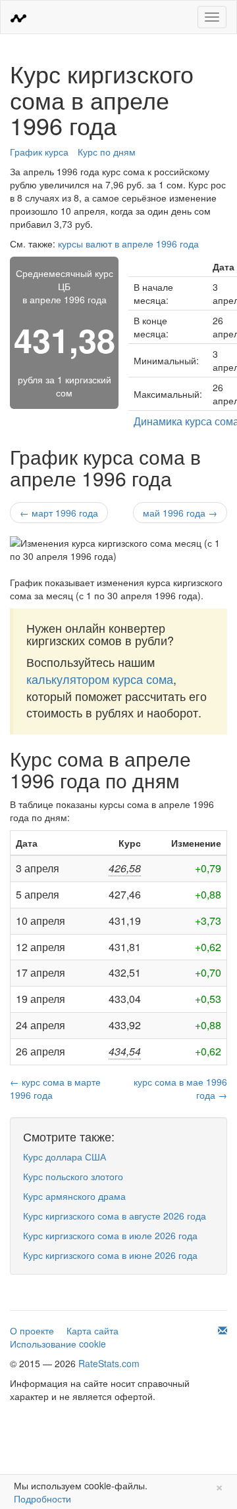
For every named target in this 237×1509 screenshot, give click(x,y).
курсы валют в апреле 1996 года (128, 243)
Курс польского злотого (73, 1176)
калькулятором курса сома (99, 678)
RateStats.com (109, 1363)
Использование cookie (58, 1343)
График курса (39, 151)
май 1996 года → (180, 512)
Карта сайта (92, 1330)
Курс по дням (107, 151)
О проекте (32, 1330)
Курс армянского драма (74, 1195)
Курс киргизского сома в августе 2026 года (114, 1215)
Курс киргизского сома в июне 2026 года (110, 1255)
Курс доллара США (64, 1156)
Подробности (42, 1498)
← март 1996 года (59, 512)
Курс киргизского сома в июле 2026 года (110, 1235)
